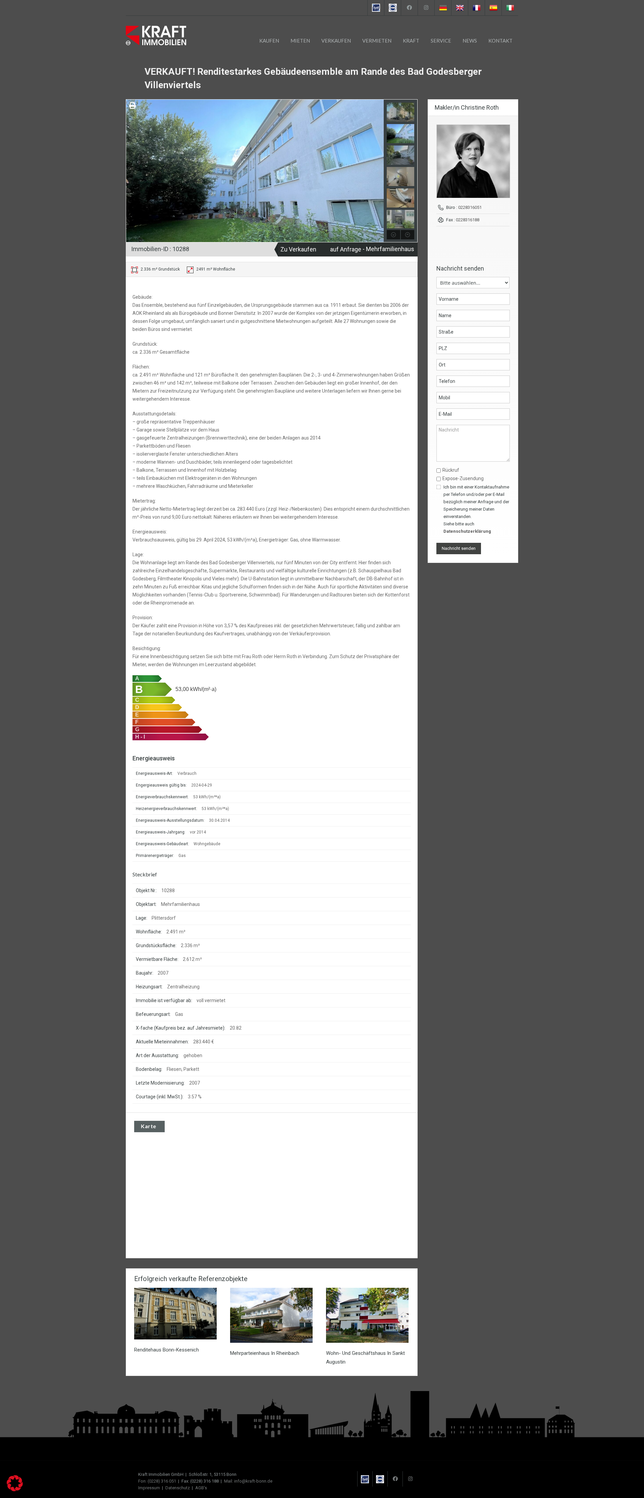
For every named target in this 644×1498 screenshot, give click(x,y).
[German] (442, 7)
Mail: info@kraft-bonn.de (248, 1481)
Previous (132, 171)
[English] (459, 7)
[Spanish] (493, 7)
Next (378, 171)
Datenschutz (177, 1487)
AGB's (201, 1487)
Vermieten (376, 41)
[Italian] (509, 7)
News (470, 41)
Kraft (411, 41)
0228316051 (470, 207)
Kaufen (269, 41)
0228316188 (467, 219)
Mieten (300, 41)
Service (441, 41)
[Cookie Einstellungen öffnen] (15, 1489)
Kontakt (500, 41)
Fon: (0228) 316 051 (157, 1481)
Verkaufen (336, 41)
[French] (476, 7)
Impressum (149, 1487)
